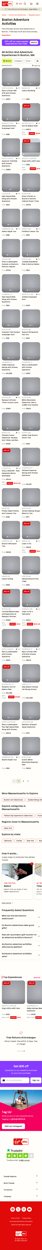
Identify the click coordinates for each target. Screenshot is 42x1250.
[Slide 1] (8, 83)
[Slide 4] (12, 119)
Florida (19, 841)
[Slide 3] (27, 154)
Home (4, 15)
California (8, 841)
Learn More (33, 9)
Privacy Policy (26, 1218)
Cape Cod (8, 828)
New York (30, 841)
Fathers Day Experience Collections (18, 816)
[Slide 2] (29, 119)
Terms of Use (15, 1218)
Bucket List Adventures (13, 800)
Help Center (6, 903)
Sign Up (35, 1080)
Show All (37, 977)
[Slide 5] (14, 428)
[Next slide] (39, 9)
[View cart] (31, 4)
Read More (6, 35)
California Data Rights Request (21, 1225)
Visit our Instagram (13, 1126)
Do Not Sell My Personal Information (21, 1221)
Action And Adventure (17, 15)
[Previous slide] (3, 9)
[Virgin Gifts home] (7, 3)
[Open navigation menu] (37, 4)
